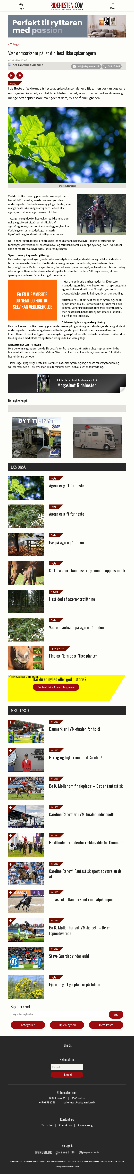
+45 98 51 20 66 (47, 1102)
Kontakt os (65, 1125)
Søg (116, 1015)
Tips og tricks (57, 648)
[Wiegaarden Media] (89, 1152)
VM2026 (54, 721)
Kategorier (28, 1025)
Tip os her (47, 1125)
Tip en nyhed (67, 1025)
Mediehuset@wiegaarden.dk (78, 1102)
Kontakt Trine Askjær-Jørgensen (56, 687)
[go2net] (65, 1152)
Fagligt (13, 83)
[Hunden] (43, 1152)
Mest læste (106, 1025)
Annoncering (85, 1125)
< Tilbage (13, 44)
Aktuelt (54, 591)
